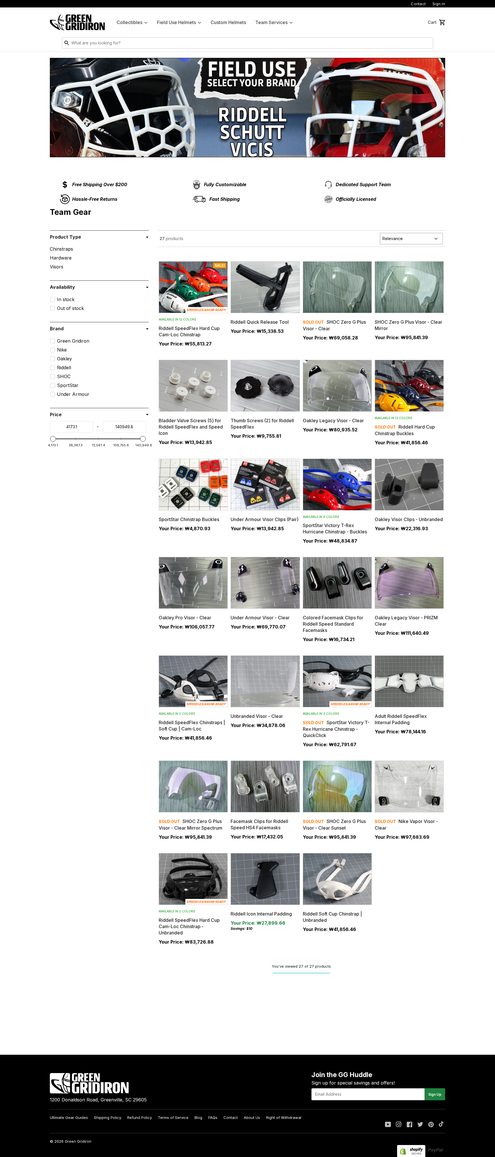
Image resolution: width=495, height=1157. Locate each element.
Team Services (271, 22)
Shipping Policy (107, 1117)
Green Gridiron (78, 1141)
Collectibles (129, 22)
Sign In (439, 3)
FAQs (212, 1117)
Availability (62, 287)
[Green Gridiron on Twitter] (420, 1125)
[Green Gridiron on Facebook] (409, 1125)
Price (56, 414)
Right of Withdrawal (283, 1117)
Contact (418, 3)
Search (427, 44)
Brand (57, 328)
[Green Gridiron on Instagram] (399, 1125)
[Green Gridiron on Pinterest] (431, 1125)
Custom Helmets (228, 22)
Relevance (392, 238)
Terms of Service (173, 1117)
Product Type (65, 237)
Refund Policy (139, 1117)
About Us (252, 1117)
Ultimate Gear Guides (69, 1117)
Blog (198, 1117)
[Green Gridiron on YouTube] (388, 1125)
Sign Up (434, 1094)
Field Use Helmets (176, 22)
